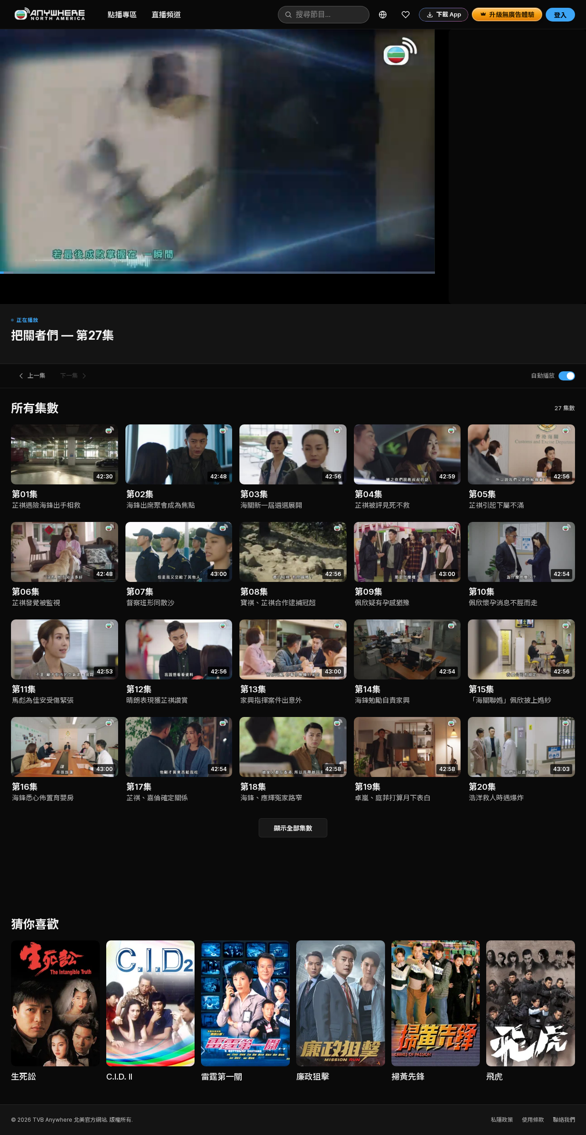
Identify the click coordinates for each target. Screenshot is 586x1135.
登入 (560, 15)
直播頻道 (166, 14)
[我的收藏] (405, 14)
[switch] (567, 375)
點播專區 (122, 14)
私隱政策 (502, 1119)
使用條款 (533, 1119)
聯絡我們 (564, 1119)
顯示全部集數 (293, 828)
